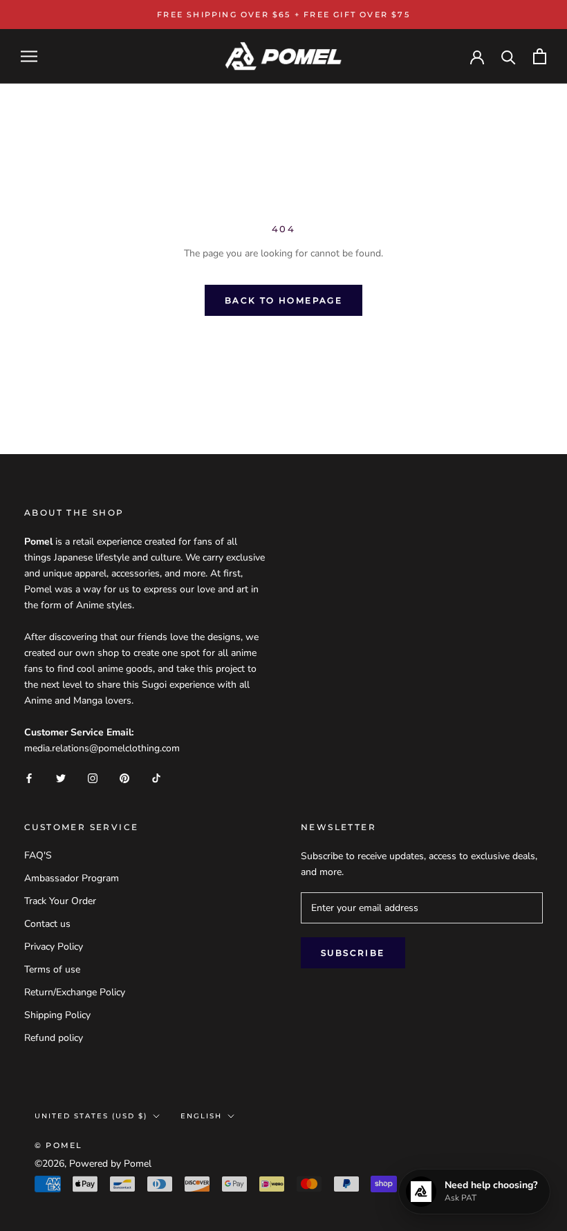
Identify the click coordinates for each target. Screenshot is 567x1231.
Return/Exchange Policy (74, 992)
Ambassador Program (71, 878)
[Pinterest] (124, 778)
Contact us (47, 923)
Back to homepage (283, 300)
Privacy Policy (53, 946)
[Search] (508, 56)
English (201, 1115)
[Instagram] (92, 778)
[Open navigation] (29, 56)
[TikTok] (156, 778)
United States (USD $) (91, 1115)
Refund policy (53, 1037)
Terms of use (52, 969)
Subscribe (353, 953)
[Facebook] (29, 778)
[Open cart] (539, 56)
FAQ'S (38, 855)
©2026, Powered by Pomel (93, 1163)
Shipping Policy (57, 1015)
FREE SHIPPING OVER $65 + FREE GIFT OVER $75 (283, 14)
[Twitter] (61, 778)
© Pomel (58, 1145)
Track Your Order (60, 901)
